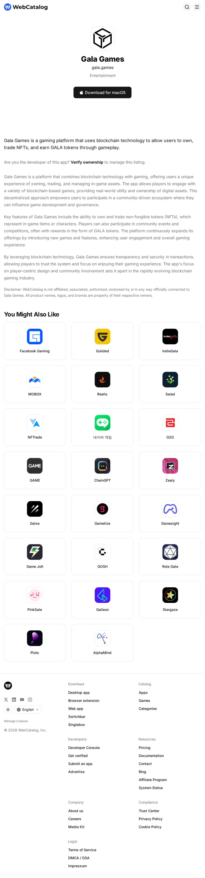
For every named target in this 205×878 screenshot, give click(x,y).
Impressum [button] (77, 866)
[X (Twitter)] (6, 700)
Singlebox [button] (76, 724)
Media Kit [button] (76, 827)
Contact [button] (145, 763)
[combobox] (28, 710)
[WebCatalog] (8, 686)
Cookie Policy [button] (150, 827)
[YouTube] (22, 700)
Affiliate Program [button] (153, 780)
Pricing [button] (144, 747)
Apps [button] (143, 692)
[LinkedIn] (14, 700)
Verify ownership (87, 162)
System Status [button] (151, 788)
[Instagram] (30, 700)
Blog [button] (142, 772)
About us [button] (75, 811)
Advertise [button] (76, 772)
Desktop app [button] (79, 692)
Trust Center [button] (149, 811)
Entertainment (103, 75)
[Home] (26, 7)
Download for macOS (105, 92)
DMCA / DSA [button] (79, 858)
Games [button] (144, 700)
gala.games (103, 67)
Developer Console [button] (84, 747)
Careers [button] (74, 819)
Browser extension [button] (83, 700)
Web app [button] (75, 708)
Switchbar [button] (76, 716)
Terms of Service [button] (82, 850)
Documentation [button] (151, 755)
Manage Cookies (16, 721)
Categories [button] (148, 708)
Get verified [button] (78, 755)
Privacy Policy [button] (150, 819)
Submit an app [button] (80, 763)
